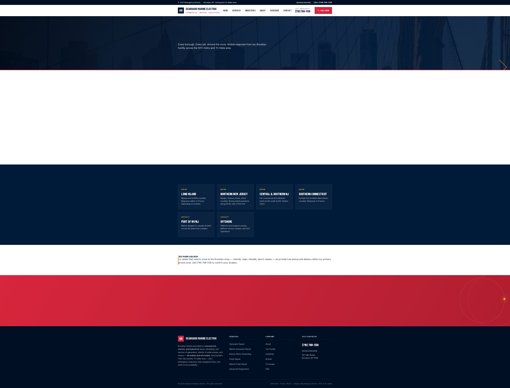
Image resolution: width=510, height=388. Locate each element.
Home (225, 10)
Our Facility (270, 349)
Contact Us (219, 60)
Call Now (324, 10)
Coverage (274, 10)
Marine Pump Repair (238, 364)
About (263, 10)
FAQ (267, 369)
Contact (287, 10)
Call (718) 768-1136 (194, 60)
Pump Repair (235, 359)
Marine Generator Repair (240, 349)
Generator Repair (237, 344)
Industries (250, 10)
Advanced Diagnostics (239, 369)
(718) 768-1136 (302, 11)
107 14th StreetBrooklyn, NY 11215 (310, 356)
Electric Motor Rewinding (240, 354)
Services (236, 10)
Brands (269, 359)
